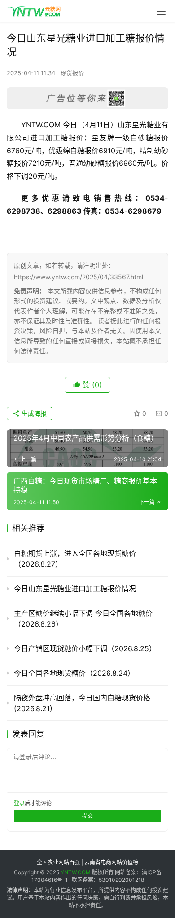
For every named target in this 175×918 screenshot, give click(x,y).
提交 (87, 816)
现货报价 (72, 72)
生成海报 (33, 413)
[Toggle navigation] (161, 11)
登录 (19, 803)
